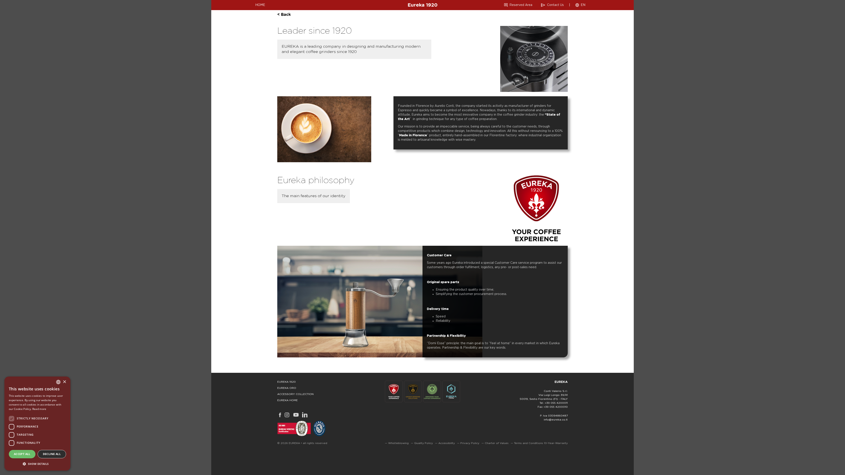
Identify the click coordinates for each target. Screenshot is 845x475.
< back (284, 15)
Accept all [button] (22, 454)
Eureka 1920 (422, 5)
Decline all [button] (52, 454)
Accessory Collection (295, 394)
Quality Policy (423, 443)
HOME (260, 5)
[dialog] (37, 424)
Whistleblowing (398, 443)
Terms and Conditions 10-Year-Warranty (541, 443)
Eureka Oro (286, 388)
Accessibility (446, 443)
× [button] (64, 382)
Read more (39, 409)
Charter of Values (497, 443)
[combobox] (58, 382)
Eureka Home (287, 400)
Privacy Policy (469, 443)
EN (583, 5)
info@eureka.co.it (556, 419)
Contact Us (555, 5)
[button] (37, 463)
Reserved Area (520, 5)
